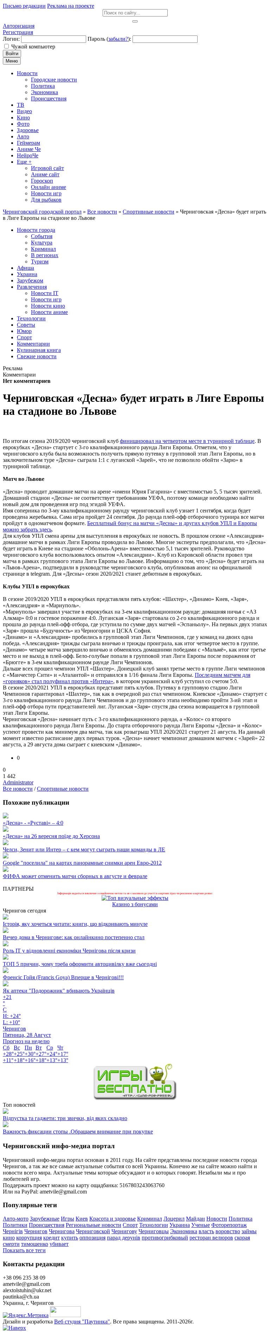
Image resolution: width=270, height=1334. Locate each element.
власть (206, 1231)
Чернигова (62, 1231)
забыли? (118, 39)
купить (69, 1238)
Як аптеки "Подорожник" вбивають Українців (59, 991)
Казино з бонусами (135, 904)
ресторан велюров (211, 1238)
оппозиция (92, 1238)
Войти (12, 53)
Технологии (153, 1225)
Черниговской (93, 1231)
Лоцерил (174, 1219)
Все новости (18, 789)
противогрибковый (165, 1238)
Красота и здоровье (112, 1219)
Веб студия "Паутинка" (82, 1322)
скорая (242, 1238)
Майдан (195, 1219)
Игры (67, 1219)
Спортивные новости (63, 789)
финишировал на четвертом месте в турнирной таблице (187, 441)
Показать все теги (24, 1250)
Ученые (200, 1225)
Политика (240, 1219)
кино (9, 1238)
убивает (59, 1244)
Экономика (183, 1231)
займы (249, 1231)
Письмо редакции (24, 6)
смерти (11, 1244)
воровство (228, 1231)
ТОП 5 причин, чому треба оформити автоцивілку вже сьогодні (80, 964)
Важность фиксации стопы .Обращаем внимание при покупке (78, 1131)
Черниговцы (154, 1231)
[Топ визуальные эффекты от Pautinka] (135, 898)
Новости (216, 1219)
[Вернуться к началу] (14, 1328)
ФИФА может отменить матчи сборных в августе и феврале (75, 876)
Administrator (18, 782)
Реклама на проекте (70, 6)
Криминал (149, 1219)
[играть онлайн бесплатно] (135, 1098)
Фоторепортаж (229, 1225)
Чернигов (35, 1231)
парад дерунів (123, 1238)
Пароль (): (109, 39)
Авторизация (18, 26)
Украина (179, 1225)
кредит (51, 1238)
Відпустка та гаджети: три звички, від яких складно (65, 1118)
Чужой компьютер (33, 47)
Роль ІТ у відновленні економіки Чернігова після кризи (69, 951)
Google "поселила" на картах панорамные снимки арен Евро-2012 (82, 863)
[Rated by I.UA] (65, 1315)
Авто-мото (15, 1219)
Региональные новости (93, 1225)
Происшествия (46, 1225)
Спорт (130, 1225)
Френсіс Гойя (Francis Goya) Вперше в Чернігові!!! (63, 977)
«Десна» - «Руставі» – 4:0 (33, 823)
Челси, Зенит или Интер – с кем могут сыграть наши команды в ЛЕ (84, 849)
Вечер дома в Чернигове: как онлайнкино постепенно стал (73, 937)
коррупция (29, 1238)
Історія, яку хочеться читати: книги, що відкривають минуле (75, 924)
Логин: (11, 39)
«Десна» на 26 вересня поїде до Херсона (51, 836)
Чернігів (13, 1231)
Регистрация (18, 32)
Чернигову (124, 1231)
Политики (15, 1225)
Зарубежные (44, 1219)
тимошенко (34, 1244)
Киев (82, 1219)
